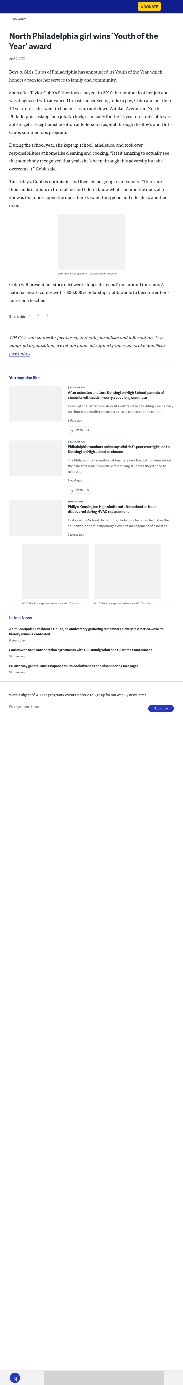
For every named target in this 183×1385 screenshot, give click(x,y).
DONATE (150, 6)
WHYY (17, 7)
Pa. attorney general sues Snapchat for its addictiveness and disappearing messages (73, 665)
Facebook (29, 315)
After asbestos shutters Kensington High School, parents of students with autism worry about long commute (116, 395)
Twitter (38, 315)
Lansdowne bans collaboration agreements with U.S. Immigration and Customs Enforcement (80, 649)
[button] (15, 1378)
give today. (19, 353)
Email (47, 315)
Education (20, 18)
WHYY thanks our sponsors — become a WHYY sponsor (87, 273)
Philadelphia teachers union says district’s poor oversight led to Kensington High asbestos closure (119, 449)
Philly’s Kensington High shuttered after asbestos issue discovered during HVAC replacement (112, 509)
